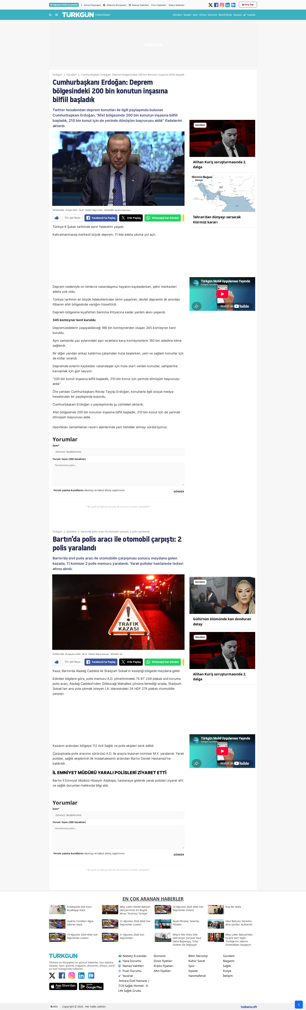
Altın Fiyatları (162, 971)
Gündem (71, 74)
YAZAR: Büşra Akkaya (98, 654)
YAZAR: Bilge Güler (94, 210)
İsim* (56, 445)
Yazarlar (128, 976)
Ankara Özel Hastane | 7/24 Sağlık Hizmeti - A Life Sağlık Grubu (133, 986)
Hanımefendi (197, 976)
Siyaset (193, 971)
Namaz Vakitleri (140, 5)
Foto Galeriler (158, 5)
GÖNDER (179, 491)
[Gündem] (222, 138)
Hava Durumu (132, 961)
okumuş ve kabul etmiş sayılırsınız (89, 490)
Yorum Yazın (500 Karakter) (69, 459)
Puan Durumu (132, 971)
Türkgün (57, 74)
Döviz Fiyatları (163, 961)
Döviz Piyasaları (92, 5)
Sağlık (227, 966)
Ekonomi (160, 956)
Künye (227, 971)
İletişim (228, 976)
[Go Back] (299, 1005)
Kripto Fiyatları (163, 966)
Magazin (228, 961)
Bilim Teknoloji (198, 956)
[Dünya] (222, 193)
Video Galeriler (177, 5)
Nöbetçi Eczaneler (116, 5)
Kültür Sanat (196, 961)
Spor (191, 966)
